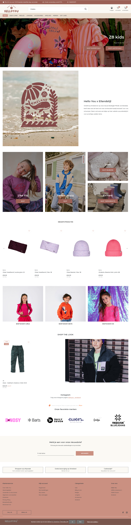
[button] (63, 64)
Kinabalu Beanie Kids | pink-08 (109, 272)
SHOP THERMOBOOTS (108, 201)
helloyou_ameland (74, 397)
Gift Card (63, 15)
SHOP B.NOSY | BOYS (65, 324)
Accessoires (38, 15)
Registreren (42, 487)
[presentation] (4, 248)
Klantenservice (7, 504)
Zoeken (85, 9)
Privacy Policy (6, 499)
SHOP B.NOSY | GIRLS (23, 324)
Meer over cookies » (92, 522)
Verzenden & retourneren (10, 492)
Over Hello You (7, 487)
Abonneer (84, 453)
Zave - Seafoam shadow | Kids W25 (15, 383)
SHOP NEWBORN (107, 170)
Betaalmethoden (7, 502)
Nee (80, 522)
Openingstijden (7, 490)
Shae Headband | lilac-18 (43, 272)
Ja (72, 522)
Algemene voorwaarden (9, 495)
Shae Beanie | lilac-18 (74, 272)
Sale (5, 15)
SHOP (23, 201)
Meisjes (21, 15)
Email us (24, 512)
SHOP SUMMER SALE (93, 48)
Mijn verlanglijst (43, 495)
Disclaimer (5, 497)
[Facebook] (123, 512)
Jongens (29, 15)
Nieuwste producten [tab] (65, 222)
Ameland (48, 15)
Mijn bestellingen (43, 490)
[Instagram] (127, 512)
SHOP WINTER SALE (114, 48)
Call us (9, 512)
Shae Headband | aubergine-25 (14, 272)
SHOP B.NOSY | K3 (108, 324)
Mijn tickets (42, 492)
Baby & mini (13, 15)
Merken (55, 15)
